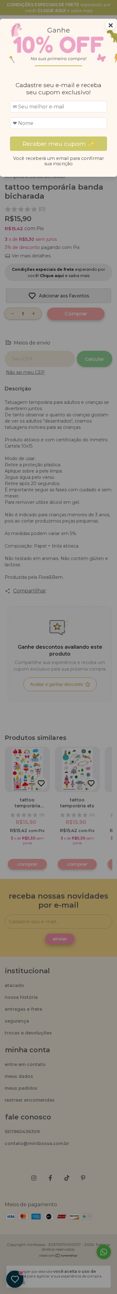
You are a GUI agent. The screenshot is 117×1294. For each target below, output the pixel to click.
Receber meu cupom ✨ (58, 143)
